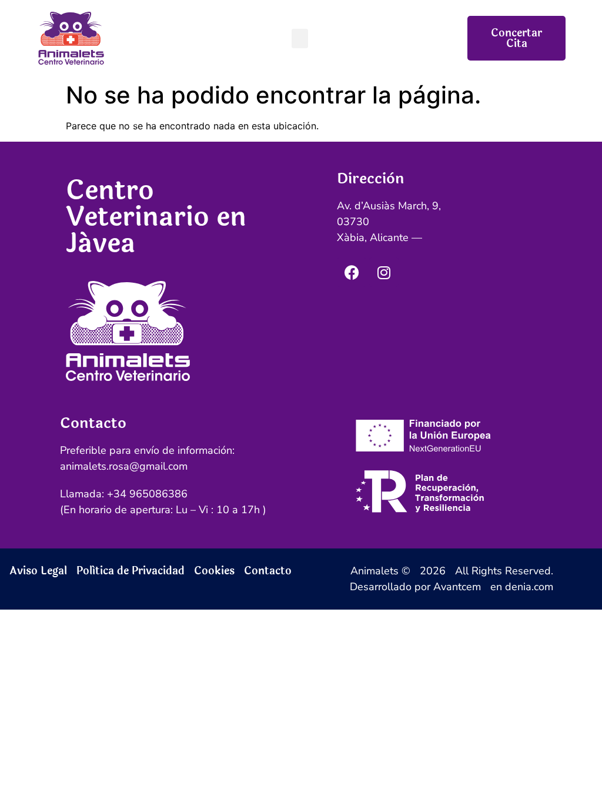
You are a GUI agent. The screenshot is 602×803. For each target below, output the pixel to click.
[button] (300, 38)
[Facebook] (351, 272)
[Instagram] (384, 272)
